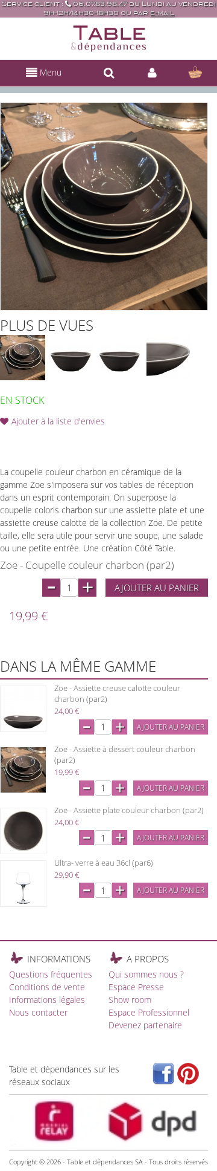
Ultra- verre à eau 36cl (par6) (103, 862)
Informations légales (47, 999)
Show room (129, 999)
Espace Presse (136, 987)
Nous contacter (38, 1012)
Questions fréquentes (50, 974)
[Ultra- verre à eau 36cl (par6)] (23, 883)
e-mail (162, 13)
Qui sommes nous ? (146, 974)
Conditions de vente (47, 987)
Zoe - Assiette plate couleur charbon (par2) (129, 810)
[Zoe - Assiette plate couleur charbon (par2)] (23, 831)
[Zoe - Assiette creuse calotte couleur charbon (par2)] (23, 709)
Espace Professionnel (148, 1012)
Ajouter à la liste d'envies (58, 421)
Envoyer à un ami (12, 441)
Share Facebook (36, 441)
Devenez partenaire (145, 1025)
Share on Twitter (60, 441)
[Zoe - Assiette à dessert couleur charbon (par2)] (23, 770)
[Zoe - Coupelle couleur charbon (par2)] (71, 357)
